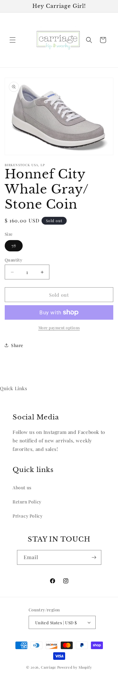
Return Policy (27, 502)
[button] (13, 40)
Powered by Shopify (74, 667)
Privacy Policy (27, 516)
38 (17, 246)
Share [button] (17, 345)
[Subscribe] (94, 557)
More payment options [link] (59, 327)
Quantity (13, 259)
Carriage (48, 667)
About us (22, 488)
